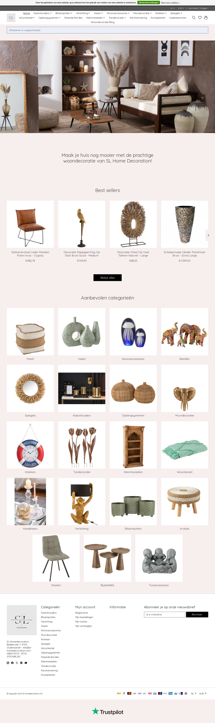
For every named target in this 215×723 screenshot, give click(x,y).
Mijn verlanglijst (83, 625)
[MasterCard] (129, 693)
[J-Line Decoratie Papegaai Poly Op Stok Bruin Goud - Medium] (81, 224)
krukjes (184, 528)
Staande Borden (73, 17)
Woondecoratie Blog (102, 22)
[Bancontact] (145, 693)
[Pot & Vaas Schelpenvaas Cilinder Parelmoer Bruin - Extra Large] (184, 224)
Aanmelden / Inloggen (197, 8)
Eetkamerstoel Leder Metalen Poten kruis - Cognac (30, 253)
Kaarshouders (82, 415)
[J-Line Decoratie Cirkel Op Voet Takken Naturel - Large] (133, 224)
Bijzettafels (107, 585)
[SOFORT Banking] (150, 693)
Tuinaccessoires (159, 585)
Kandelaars (30, 528)
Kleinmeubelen (133, 472)
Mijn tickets (81, 621)
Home (26, 13)
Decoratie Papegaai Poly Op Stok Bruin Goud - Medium (82, 253)
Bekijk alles (107, 277)
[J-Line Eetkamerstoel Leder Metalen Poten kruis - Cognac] (30, 224)
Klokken (30, 472)
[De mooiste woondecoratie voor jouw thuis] (11, 17)
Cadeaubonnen (177, 17)
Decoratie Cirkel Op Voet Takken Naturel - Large (133, 253)
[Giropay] (181, 693)
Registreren (81, 612)
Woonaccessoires (133, 358)
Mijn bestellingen (84, 617)
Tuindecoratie (81, 472)
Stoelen (56, 585)
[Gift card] (186, 693)
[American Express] (171, 693)
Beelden (184, 358)
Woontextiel (184, 472)
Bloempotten (133, 528)
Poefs (30, 358)
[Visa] (135, 693)
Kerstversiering (138, 17)
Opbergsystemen (133, 415)
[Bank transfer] (140, 693)
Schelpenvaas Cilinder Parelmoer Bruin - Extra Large (185, 253)
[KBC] (176, 693)
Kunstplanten (158, 17)
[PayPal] (124, 693)
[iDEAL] (119, 693)
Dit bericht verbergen (148, 3)
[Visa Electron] (155, 693)
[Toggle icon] (194, 17)
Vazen (82, 358)
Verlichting (81, 528)
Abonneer (197, 614)
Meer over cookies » (170, 3)
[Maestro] (160, 693)
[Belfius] (165, 693)
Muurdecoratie (184, 415)
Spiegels (30, 415)
